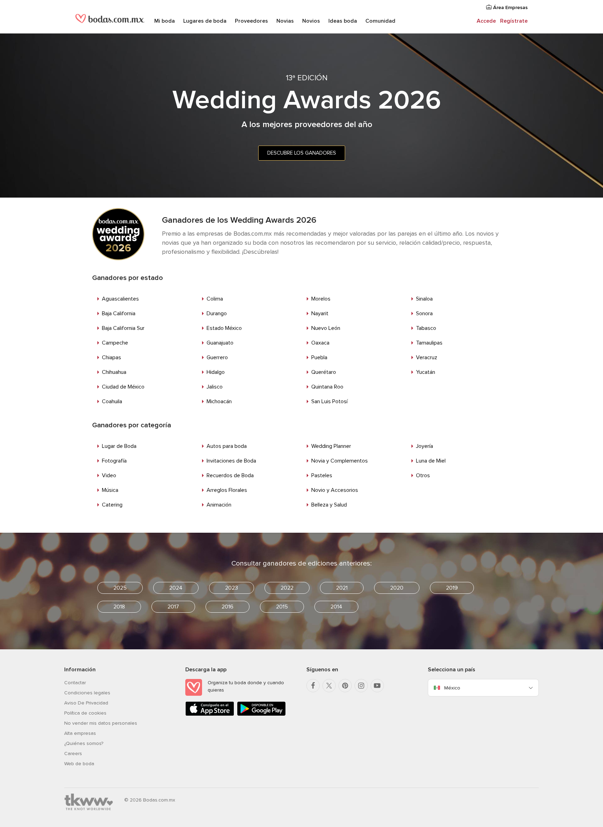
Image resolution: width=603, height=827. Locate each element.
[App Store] (209, 714)
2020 (396, 587)
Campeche (115, 342)
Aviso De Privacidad (86, 703)
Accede (486, 20)
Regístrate (514, 20)
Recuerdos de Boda (230, 475)
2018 (119, 606)
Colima (215, 298)
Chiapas (111, 357)
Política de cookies (85, 713)
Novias (285, 20)
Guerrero (217, 357)
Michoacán (219, 401)
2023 (231, 587)
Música (110, 490)
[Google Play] (261, 714)
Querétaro (323, 372)
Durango (217, 313)
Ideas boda (342, 20)
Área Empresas (510, 7)
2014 (336, 606)
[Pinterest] (345, 685)
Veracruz (426, 357)
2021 (342, 587)
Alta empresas (80, 733)
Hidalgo (216, 372)
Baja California (118, 313)
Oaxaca (320, 342)
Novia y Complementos (339, 460)
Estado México (224, 328)
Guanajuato (220, 342)
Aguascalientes (120, 298)
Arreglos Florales (227, 490)
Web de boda (79, 764)
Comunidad (380, 20)
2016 (227, 606)
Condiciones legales (87, 693)
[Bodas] (109, 21)
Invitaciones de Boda (231, 460)
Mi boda (164, 20)
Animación (219, 504)
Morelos (320, 298)
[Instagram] (361, 685)
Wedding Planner (331, 446)
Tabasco (426, 328)
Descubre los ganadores (301, 153)
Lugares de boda (204, 20)
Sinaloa (424, 298)
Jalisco (215, 386)
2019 (452, 587)
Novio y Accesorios (334, 490)
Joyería (424, 446)
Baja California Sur (123, 328)
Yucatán (425, 372)
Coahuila (112, 401)
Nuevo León (325, 328)
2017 (173, 606)
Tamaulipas (429, 342)
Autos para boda (227, 446)
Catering (112, 504)
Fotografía (114, 460)
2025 (120, 587)
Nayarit (319, 313)
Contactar (75, 683)
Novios (311, 20)
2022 (287, 587)
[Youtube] (377, 685)
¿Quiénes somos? (83, 743)
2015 (282, 606)
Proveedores (251, 20)
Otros (423, 475)
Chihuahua (114, 372)
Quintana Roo (327, 386)
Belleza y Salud (329, 504)
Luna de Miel (431, 460)
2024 (176, 587)
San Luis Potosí (329, 401)
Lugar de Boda (119, 446)
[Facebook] (313, 685)
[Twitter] (329, 685)
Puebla (319, 357)
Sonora (424, 313)
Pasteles (321, 475)
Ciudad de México (123, 386)
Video (109, 475)
